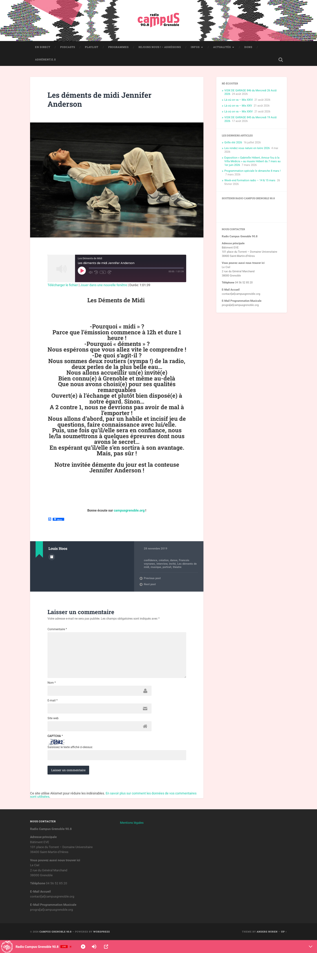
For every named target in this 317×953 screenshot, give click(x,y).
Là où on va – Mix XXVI (238, 99)
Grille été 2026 (233, 142)
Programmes (118, 47)
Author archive (51, 557)
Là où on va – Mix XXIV (238, 111)
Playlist (91, 47)
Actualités (222, 47)
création (164, 560)
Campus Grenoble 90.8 (55, 931)
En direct (42, 47)
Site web (53, 718)
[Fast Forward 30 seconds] (109, 272)
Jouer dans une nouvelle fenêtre (103, 285)
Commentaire (57, 629)
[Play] (83, 946)
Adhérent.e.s (45, 59)
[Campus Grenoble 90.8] (158, 20)
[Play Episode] (82, 271)
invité (172, 563)
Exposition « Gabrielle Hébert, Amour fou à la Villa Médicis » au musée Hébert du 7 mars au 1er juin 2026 (252, 161)
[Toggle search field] (280, 59)
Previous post (152, 578)
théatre (177, 567)
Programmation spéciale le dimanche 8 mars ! (252, 170)
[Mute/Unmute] (90, 272)
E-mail (53, 700)
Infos (195, 47)
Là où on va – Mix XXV (238, 105)
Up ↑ (284, 931)
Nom (52, 682)
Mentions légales (132, 822)
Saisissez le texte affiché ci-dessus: (70, 747)
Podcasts (67, 47)
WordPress (101, 931)
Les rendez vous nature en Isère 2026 (247, 148)
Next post (150, 584)
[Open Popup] (106, 946)
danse (173, 560)
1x (103, 272)
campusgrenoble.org (129, 510)
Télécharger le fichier (63, 285)
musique (156, 567)
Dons (248, 47)
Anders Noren (267, 931)
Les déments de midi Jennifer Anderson (100, 99)
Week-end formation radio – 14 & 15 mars (249, 180)
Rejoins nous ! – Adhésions (160, 47)
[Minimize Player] (310, 946)
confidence (150, 560)
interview (161, 563)
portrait (167, 567)
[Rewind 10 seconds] (96, 272)
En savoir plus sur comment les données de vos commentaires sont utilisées (113, 794)
